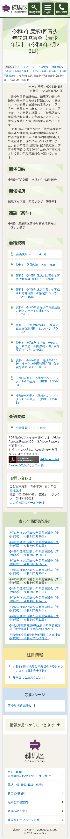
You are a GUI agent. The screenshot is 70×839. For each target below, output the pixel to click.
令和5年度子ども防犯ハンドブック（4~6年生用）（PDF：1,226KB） (37, 399)
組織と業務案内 (18, 802)
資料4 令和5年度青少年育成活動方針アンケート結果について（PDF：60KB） (38, 311)
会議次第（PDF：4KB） (32, 254)
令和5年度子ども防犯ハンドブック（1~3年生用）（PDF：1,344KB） (37, 381)
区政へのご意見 (18, 811)
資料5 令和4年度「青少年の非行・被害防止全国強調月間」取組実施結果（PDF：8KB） (38, 364)
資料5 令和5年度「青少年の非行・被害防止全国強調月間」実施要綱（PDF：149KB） (38, 346)
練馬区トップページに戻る (25, 819)
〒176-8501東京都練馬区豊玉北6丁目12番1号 (30, 774)
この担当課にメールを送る (27, 502)
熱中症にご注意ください (29, 677)
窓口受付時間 (16, 793)
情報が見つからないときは (32, 725)
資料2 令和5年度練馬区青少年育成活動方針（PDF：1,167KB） (38, 277)
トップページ (28, 66)
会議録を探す (22, 71)
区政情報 (43, 66)
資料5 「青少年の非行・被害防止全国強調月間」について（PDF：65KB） (37, 328)
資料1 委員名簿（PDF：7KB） (37, 264)
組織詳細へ (17, 490)
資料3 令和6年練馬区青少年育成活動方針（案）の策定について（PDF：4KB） (38, 293)
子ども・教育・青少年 (44, 71)
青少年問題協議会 (19, 705)
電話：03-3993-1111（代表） (26, 784)
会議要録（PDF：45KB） (32, 427)
